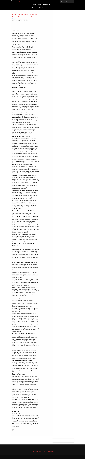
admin (16, 429)
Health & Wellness (34, 429)
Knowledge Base (50, 451)
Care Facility (28, 429)
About (62, 1)
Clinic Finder (69, 1)
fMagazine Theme (37, 456)
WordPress (49, 456)
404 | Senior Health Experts (35, 451)
